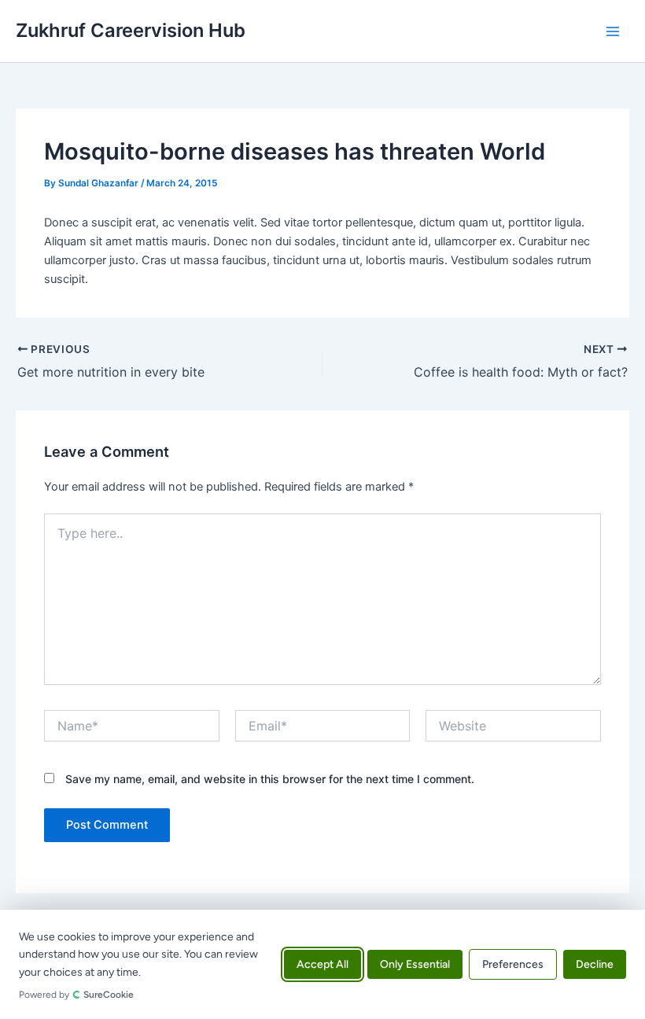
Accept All (322, 964)
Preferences (513, 964)
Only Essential (415, 964)
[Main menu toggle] (612, 31)
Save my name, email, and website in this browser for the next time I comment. (269, 778)
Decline (595, 964)
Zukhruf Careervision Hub (130, 30)
